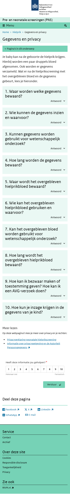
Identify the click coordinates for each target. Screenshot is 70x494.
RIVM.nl (15, 487)
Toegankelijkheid (11, 467)
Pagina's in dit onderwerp (20, 48)
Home (5, 32)
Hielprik (17, 32)
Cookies (6, 457)
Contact (6, 437)
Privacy (6, 472)
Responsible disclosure (14, 462)
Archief (6, 442)
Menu (10, 25)
